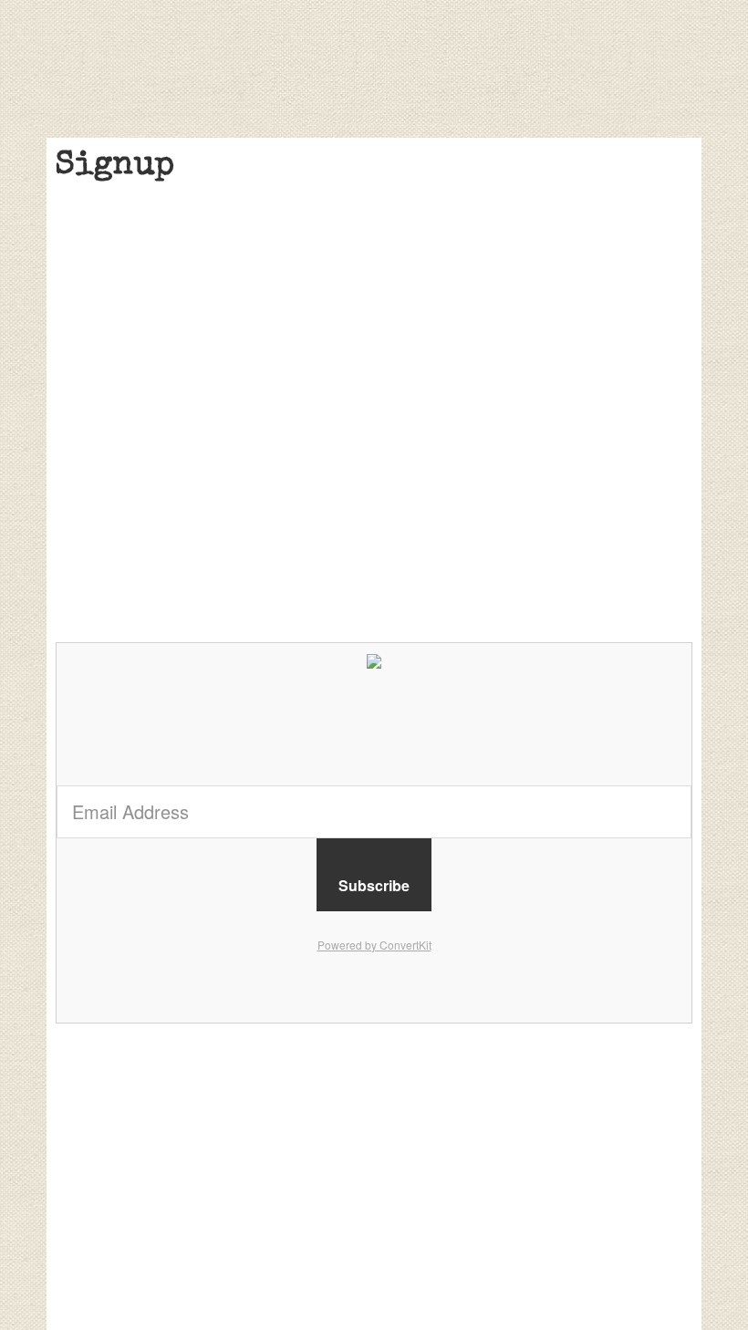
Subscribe (374, 885)
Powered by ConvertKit (374, 944)
